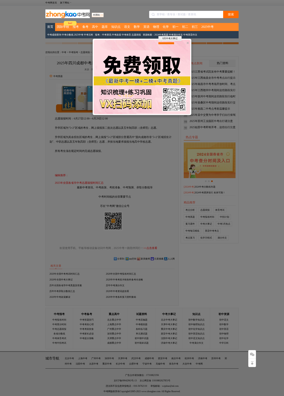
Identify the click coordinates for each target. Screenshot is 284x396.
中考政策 (116, 34)
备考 (85, 26)
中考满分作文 (176, 34)
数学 (137, 26)
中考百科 (88, 34)
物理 (156, 26)
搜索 (231, 14)
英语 (146, 26)
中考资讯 (106, 34)
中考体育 (126, 34)
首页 (50, 26)
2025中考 (207, 26)
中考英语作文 (190, 34)
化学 (166, 26)
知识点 (116, 26)
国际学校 (63, 26)
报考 (76, 26)
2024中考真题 (161, 34)
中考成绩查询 (54, 34)
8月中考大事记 (170, 38)
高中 (95, 26)
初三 (195, 26)
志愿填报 (136, 34)
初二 (185, 26)
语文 (127, 26)
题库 (105, 26)
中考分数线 (67, 34)
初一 (175, 26)
